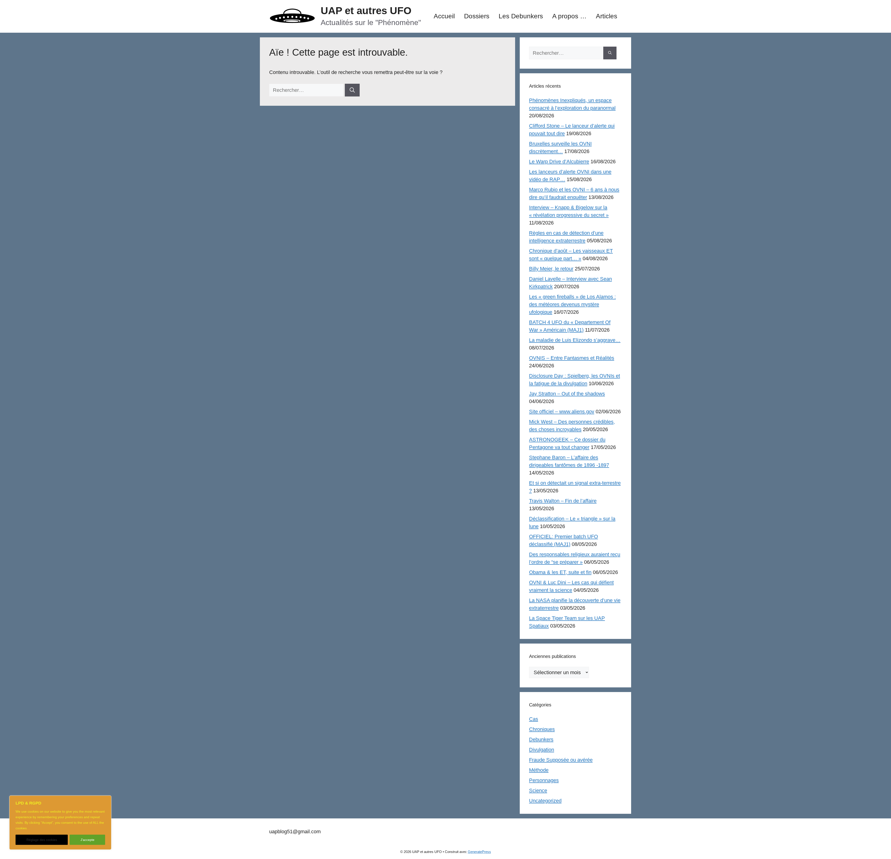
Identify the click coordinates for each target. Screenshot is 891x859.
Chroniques (542, 729)
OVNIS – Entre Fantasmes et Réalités (571, 358)
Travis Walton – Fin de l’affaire (563, 501)
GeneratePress (479, 852)
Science (538, 790)
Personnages (544, 780)
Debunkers (541, 739)
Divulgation (541, 750)
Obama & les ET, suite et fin (560, 572)
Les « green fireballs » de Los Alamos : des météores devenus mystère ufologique (572, 304)
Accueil (444, 16)
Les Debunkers (521, 16)
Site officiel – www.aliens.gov (561, 411)
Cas (533, 719)
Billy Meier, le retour (551, 269)
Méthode (539, 770)
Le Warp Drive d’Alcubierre (559, 161)
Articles (606, 16)
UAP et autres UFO (366, 10)
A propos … (569, 16)
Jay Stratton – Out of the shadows (567, 394)
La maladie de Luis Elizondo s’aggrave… (574, 340)
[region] (60, 822)
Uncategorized (545, 801)
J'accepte (87, 840)
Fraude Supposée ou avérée (561, 760)
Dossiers (476, 16)
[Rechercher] (352, 90)
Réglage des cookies (41, 840)
